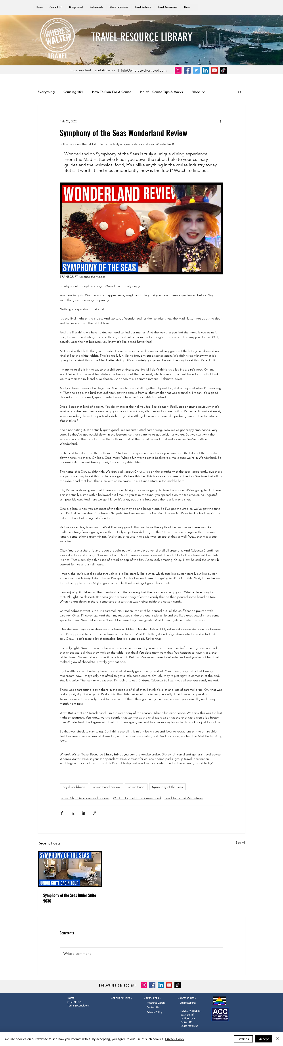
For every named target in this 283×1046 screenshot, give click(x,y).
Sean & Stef (186, 1014)
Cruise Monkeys (189, 1025)
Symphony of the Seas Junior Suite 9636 (69, 898)
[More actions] (220, 121)
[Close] (277, 1038)
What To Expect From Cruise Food (137, 798)
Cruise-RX (186, 1022)
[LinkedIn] (205, 70)
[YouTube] (214, 70)
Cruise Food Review (106, 787)
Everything (46, 92)
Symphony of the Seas (167, 787)
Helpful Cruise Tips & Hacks (161, 92)
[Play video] (141, 228)
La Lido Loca (188, 1018)
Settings (243, 1039)
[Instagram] (178, 70)
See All (240, 842)
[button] (142, 7)
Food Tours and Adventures (183, 798)
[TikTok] (223, 70)
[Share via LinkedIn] (83, 813)
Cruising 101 (73, 92)
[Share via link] (94, 813)
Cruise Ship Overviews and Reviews (85, 798)
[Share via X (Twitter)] (73, 813)
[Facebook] (187, 70)
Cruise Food (136, 787)
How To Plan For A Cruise (111, 92)
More (196, 92)
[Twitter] (196, 70)
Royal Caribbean (74, 787)
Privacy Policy (153, 1012)
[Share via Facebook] (62, 813)
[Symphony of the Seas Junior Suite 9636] (70, 869)
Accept (264, 1039)
